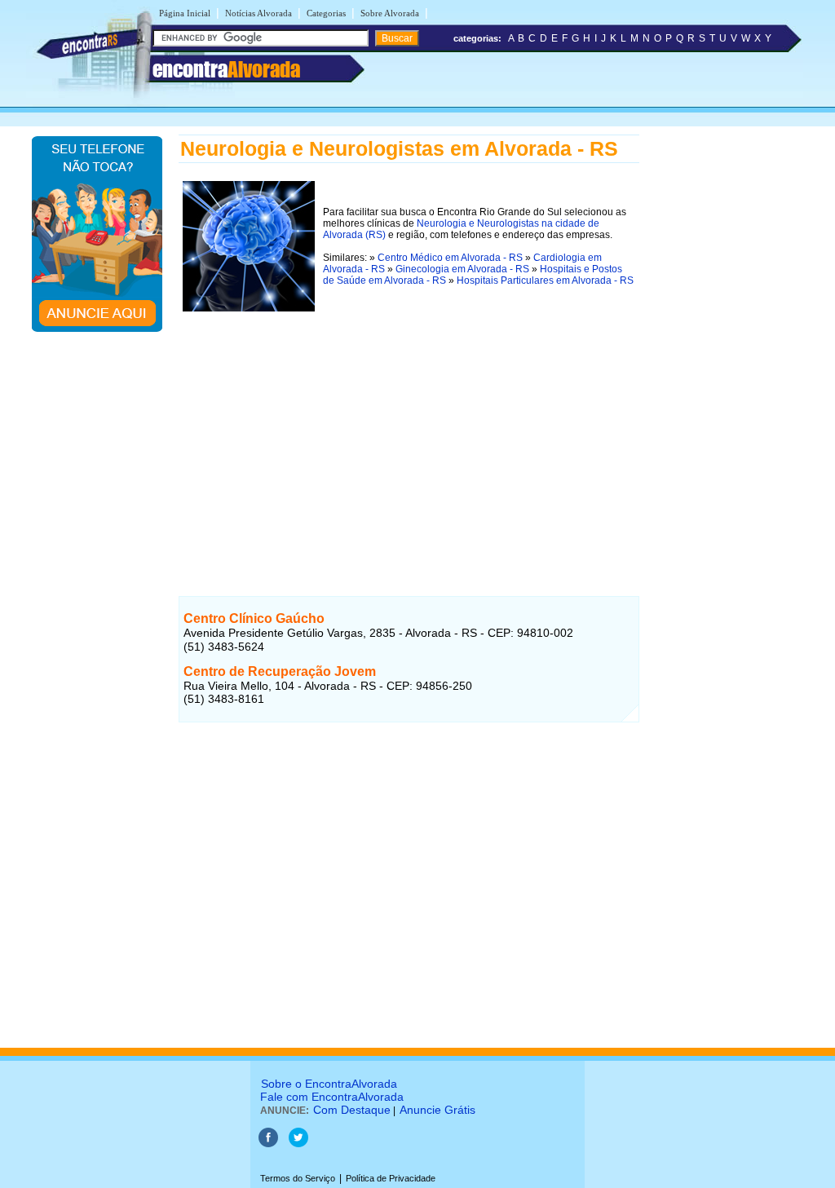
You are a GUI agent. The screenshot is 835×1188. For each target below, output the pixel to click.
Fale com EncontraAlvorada (332, 1096)
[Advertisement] (409, 430)
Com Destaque (352, 1109)
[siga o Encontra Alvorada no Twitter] (298, 1144)
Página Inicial (184, 13)
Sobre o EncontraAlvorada (329, 1083)
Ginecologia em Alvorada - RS (462, 269)
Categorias (326, 13)
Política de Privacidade (390, 1178)
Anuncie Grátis (437, 1109)
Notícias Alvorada (258, 13)
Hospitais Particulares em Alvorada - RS (545, 280)
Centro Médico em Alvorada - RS (450, 257)
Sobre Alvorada (389, 13)
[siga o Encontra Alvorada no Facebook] (269, 1144)
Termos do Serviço (297, 1178)
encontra (226, 69)
